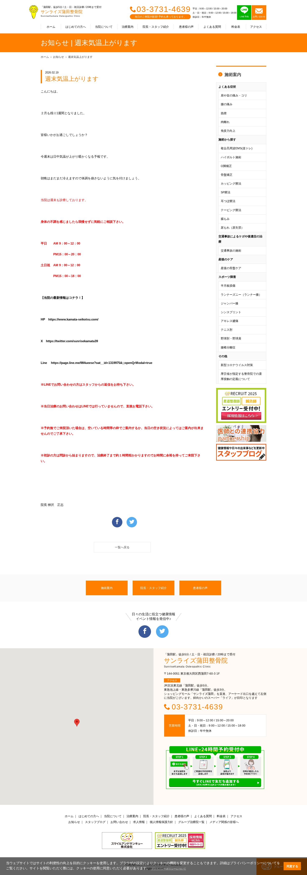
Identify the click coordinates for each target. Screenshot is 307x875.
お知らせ (58, 56)
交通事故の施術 (231, 250)
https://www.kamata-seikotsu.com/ (73, 319)
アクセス (256, 26)
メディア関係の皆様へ (224, 822)
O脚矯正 (226, 166)
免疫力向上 (228, 130)
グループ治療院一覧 (191, 822)
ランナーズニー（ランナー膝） (241, 294)
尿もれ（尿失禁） (232, 227)
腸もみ (225, 218)
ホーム (51, 26)
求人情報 (139, 822)
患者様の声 (186, 26)
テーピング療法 (231, 210)
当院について (104, 26)
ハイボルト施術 (231, 157)
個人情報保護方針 (161, 822)
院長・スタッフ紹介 (156, 26)
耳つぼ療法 (228, 201)
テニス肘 (226, 329)
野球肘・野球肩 (231, 338)
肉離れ (225, 122)
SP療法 (225, 192)
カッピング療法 (231, 183)
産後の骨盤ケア (231, 268)
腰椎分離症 (228, 347)
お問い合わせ (119, 822)
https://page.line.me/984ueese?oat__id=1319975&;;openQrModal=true (101, 363)
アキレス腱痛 (229, 321)
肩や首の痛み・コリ (234, 95)
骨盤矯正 (226, 174)
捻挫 (224, 113)
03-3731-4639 (164, 9)
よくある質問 (212, 26)
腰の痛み (226, 104)
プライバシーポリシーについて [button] (168, 868)
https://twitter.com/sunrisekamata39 (72, 341)
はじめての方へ (75, 26)
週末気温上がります (80, 56)
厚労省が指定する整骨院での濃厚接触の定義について (241, 376)
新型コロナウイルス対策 (237, 365)
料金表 (235, 26)
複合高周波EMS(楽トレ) (236, 148)
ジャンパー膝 (229, 303)
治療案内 (127, 26)
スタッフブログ (95, 822)
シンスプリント (231, 312)
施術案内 (233, 74)
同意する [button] (292, 866)
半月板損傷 (228, 285)
